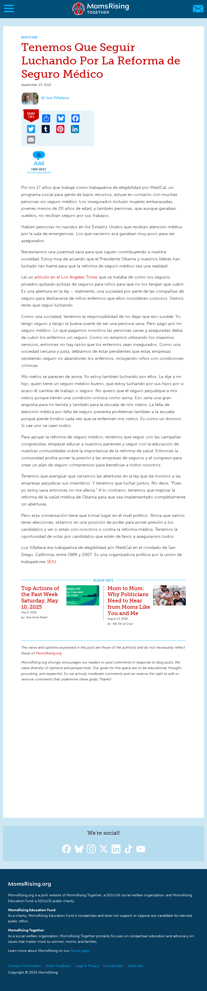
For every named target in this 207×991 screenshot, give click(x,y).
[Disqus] (103, 749)
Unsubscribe (113, 966)
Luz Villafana (57, 98)
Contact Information (24, 966)
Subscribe (135, 966)
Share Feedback (58, 966)
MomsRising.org (101, 9)
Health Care (29, 37)
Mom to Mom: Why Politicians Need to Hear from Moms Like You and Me (129, 601)
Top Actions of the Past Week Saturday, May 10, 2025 (40, 597)
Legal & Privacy (87, 966)
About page (79, 951)
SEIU (51, 561)
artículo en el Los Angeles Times (66, 276)
